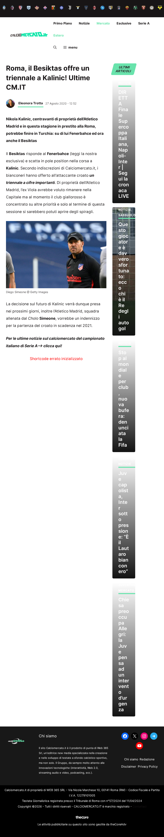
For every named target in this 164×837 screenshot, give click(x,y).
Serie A (144, 23)
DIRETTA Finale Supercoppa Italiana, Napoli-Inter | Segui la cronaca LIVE (123, 144)
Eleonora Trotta (30, 103)
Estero (58, 35)
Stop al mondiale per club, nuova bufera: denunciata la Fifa (123, 399)
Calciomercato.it (80, 168)
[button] (55, 47)
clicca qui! (52, 346)
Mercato (103, 23)
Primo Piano (62, 23)
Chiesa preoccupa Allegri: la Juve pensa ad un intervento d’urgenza (123, 654)
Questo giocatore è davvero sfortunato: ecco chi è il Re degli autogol (123, 276)
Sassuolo (127, 215)
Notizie (84, 23)
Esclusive (124, 23)
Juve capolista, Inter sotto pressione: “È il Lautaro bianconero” (123, 522)
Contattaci (139, 806)
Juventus (126, 458)
